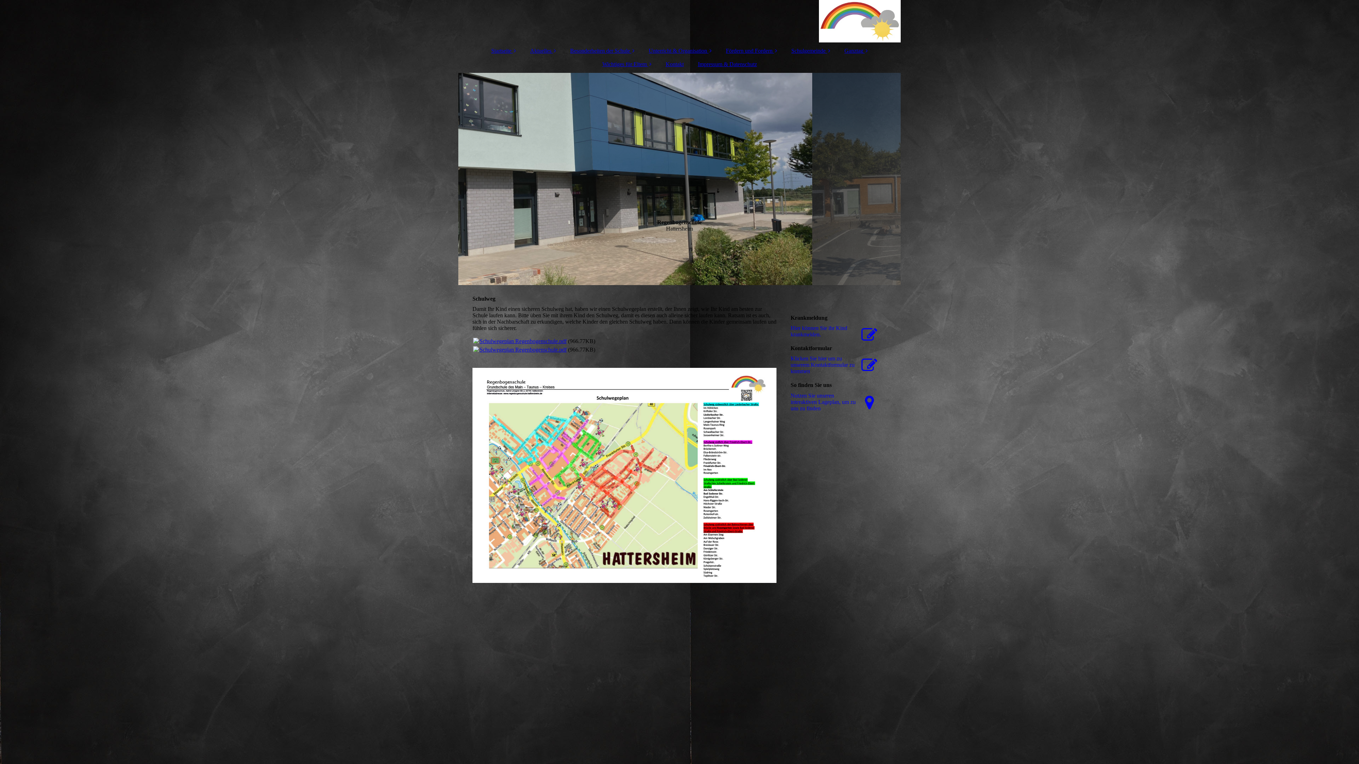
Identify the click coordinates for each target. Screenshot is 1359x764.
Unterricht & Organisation (678, 51)
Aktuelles (540, 51)
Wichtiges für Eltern (624, 64)
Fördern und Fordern (749, 51)
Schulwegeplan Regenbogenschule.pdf (523, 341)
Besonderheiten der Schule (600, 51)
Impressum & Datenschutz (727, 64)
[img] (679, 21)
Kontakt (675, 64)
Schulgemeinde (808, 51)
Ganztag (853, 51)
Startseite (501, 51)
